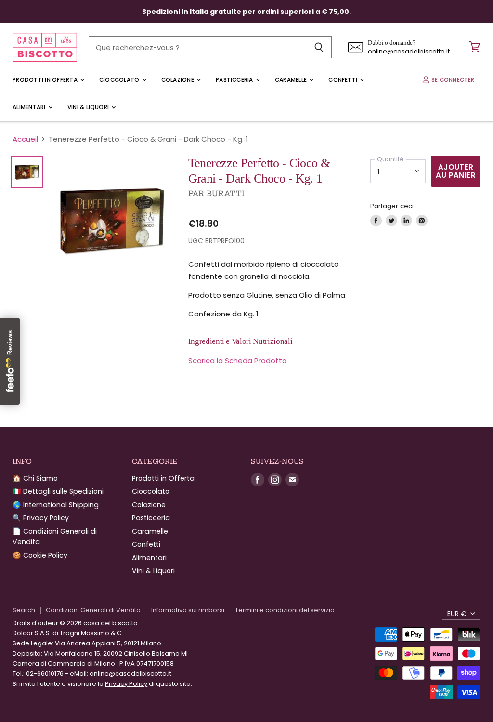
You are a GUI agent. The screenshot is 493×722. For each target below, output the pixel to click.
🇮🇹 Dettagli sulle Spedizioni (58, 491)
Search (24, 610)
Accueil (25, 139)
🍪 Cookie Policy (40, 555)
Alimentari (30, 107)
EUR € (457, 613)
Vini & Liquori (89, 107)
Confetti (343, 80)
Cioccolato (120, 80)
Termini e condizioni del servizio (285, 610)
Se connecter (452, 80)
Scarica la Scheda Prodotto (237, 360)
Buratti (226, 193)
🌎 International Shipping (56, 505)
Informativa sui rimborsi (187, 610)
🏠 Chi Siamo (35, 478)
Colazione (178, 80)
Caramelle (291, 80)
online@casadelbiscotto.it (409, 51)
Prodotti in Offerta (46, 80)
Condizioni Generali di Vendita (93, 610)
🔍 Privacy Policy (41, 518)
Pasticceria (235, 80)
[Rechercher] (319, 47)
